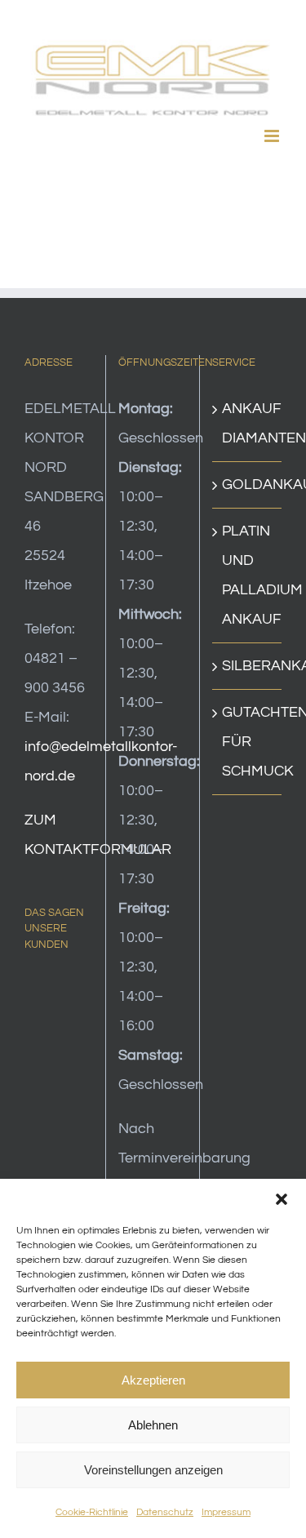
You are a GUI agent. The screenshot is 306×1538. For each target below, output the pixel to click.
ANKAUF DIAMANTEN (247, 423)
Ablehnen (153, 1425)
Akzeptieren (153, 1380)
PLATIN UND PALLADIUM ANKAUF (247, 575)
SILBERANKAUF (247, 665)
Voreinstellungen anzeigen (153, 1470)
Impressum (226, 1512)
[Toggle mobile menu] (273, 135)
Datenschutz (164, 1512)
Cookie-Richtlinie (91, 1512)
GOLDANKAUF (247, 484)
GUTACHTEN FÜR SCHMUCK (247, 742)
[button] (281, 1199)
